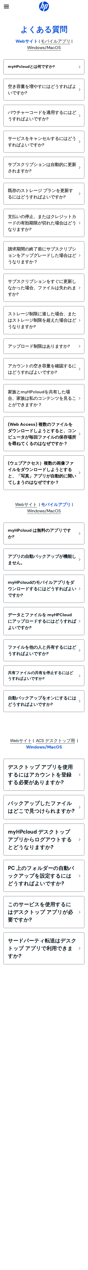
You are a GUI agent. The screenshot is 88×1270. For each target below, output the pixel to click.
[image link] (44, 6)
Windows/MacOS (44, 47)
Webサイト (26, 504)
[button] (44, 67)
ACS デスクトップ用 (55, 740)
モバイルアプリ (55, 41)
